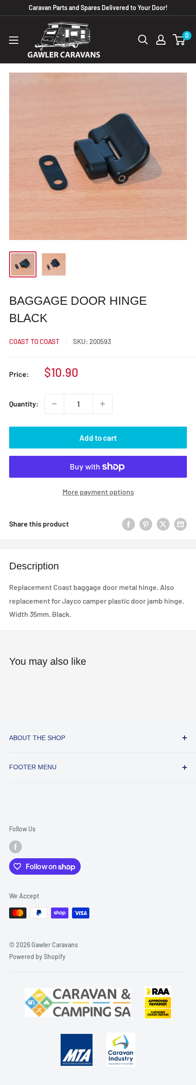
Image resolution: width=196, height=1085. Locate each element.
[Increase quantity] (102, 403)
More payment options (98, 491)
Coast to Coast (34, 341)
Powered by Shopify (37, 956)
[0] (179, 39)
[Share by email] (180, 523)
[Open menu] (13, 40)
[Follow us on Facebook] (15, 846)
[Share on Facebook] (128, 523)
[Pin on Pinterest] (145, 523)
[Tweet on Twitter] (163, 523)
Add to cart (98, 437)
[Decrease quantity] (54, 403)
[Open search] (143, 40)
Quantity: (24, 403)
